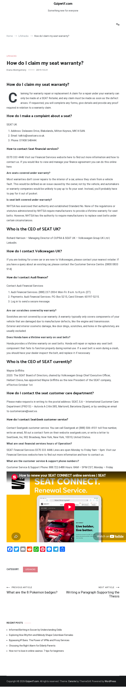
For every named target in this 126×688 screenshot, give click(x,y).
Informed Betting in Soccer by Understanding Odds (35, 629)
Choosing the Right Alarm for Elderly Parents (32, 645)
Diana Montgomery (16, 70)
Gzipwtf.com (63, 4)
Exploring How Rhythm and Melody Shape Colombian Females (41, 635)
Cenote (72, 681)
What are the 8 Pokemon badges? (32, 590)
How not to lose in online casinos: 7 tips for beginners (36, 651)
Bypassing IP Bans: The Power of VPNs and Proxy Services (39, 640)
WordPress (110, 681)
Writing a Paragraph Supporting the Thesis (92, 592)
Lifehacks (11, 56)
